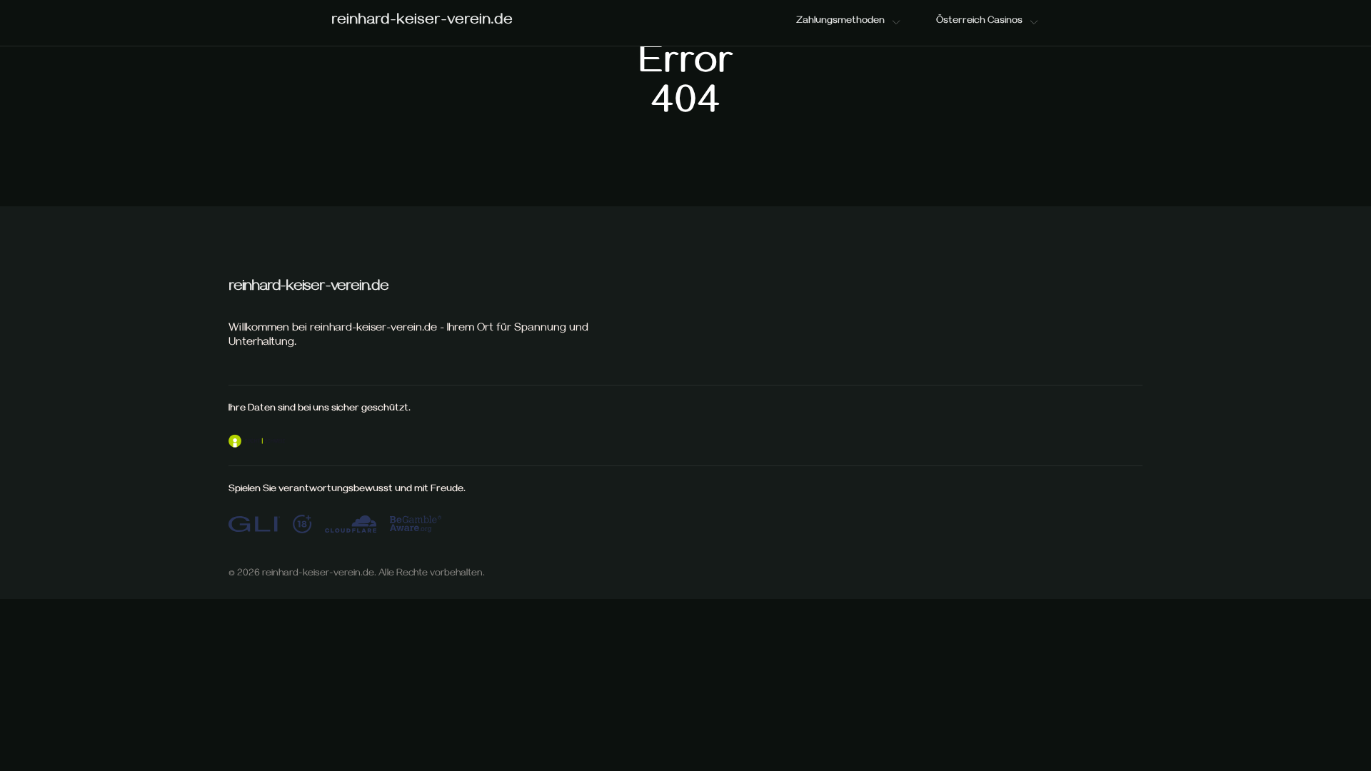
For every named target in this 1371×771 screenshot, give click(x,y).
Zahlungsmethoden (840, 22)
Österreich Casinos (979, 22)
